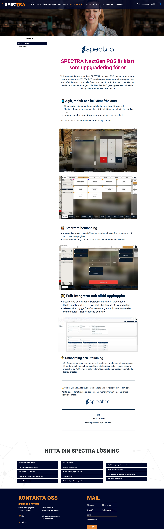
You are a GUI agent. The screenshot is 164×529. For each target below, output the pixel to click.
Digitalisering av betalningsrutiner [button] (73, 481)
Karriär (109, 4)
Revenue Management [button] (70, 467)
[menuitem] (32, 4)
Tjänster (89, 4)
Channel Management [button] (25, 481)
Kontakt (119, 4)
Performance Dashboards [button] (115, 469)
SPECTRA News (76, 4)
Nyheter (100, 4)
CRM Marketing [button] (68, 462)
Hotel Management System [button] (27, 462)
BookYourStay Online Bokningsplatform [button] (31, 476)
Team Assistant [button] (68, 476)
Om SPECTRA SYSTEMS (46, 4)
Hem (32, 4)
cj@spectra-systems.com (51, 516)
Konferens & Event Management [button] (28, 467)
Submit (91, 527)
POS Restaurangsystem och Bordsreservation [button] (121, 474)
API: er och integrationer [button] (115, 478)
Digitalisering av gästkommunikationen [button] (119, 465)
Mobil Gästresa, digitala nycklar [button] (72, 472)
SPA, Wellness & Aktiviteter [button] (27, 472)
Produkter (63, 4)
